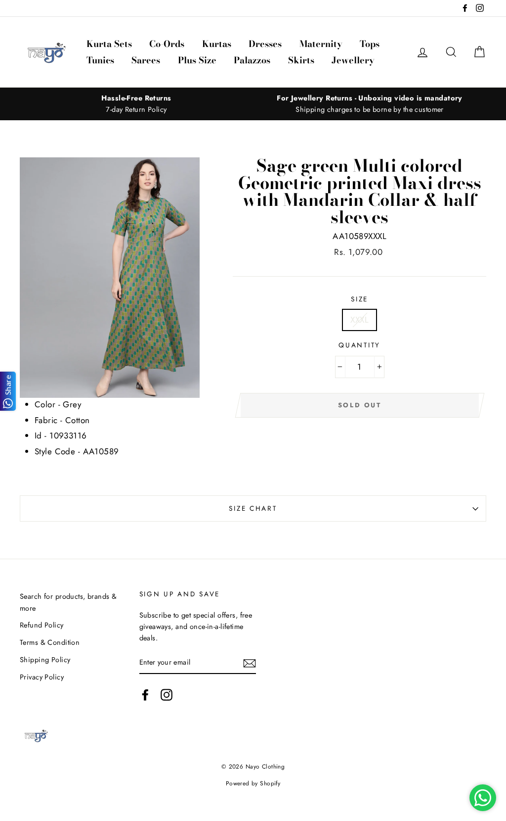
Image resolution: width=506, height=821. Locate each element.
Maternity (320, 43)
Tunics (100, 60)
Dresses (265, 43)
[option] (136, 104)
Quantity (359, 345)
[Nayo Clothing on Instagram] (166, 695)
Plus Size (197, 60)
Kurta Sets (109, 43)
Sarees (145, 60)
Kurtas (216, 43)
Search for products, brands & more (68, 602)
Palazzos (252, 60)
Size (359, 299)
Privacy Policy (42, 677)
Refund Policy (42, 625)
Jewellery (353, 60)
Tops (370, 43)
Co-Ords (166, 43)
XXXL (359, 320)
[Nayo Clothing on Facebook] (145, 695)
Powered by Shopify (253, 783)
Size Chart (253, 508)
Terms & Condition (50, 642)
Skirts (301, 60)
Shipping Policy (45, 660)
